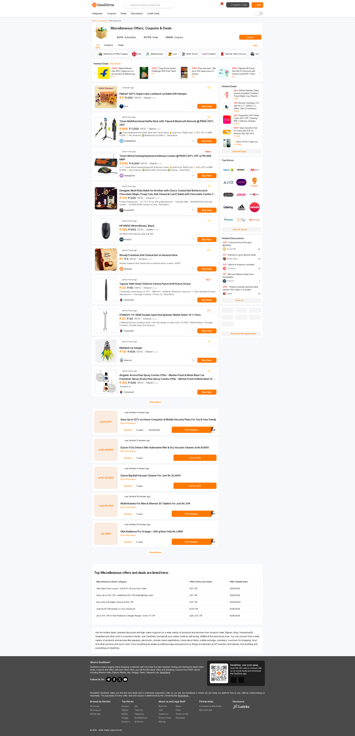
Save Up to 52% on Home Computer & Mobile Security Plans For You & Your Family (168, 419)
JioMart (150, 229)
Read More (165, 672)
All (97, 45)
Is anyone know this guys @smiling (237, 243)
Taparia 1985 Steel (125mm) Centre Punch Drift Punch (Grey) (155, 283)
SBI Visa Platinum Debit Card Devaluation (238, 275)
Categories (103, 21)
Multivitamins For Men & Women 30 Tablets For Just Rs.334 (155, 503)
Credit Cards (153, 13)
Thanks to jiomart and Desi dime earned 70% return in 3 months (240, 288)
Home (94, 21)
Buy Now (207, 106)
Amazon (150, 198)
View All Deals (239, 151)
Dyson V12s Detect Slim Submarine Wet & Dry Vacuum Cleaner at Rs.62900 (165, 447)
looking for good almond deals (239, 255)
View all (239, 300)
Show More (155, 402)
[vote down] (204, 87)
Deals (121, 45)
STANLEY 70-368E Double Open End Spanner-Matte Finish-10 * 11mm (160, 314)
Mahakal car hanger (130, 347)
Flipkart (147, 97)
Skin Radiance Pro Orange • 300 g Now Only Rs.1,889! (152, 531)
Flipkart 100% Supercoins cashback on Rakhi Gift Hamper (153, 93)
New (255, 45)
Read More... (183, 695)
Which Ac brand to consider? (239, 264)
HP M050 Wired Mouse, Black (136, 225)
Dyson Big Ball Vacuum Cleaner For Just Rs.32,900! (151, 475)
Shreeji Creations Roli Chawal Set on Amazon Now (148, 255)
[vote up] (213, 87)
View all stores (240, 229)
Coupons (108, 45)
